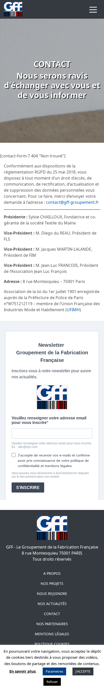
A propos (52, 573)
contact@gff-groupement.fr (72, 202)
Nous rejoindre (52, 593)
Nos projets (52, 583)
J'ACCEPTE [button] (82, 671)
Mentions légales (52, 633)
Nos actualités (52, 603)
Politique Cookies (52, 644)
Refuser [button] (52, 681)
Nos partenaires (52, 623)
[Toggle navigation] (93, 9)
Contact (52, 613)
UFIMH (73, 309)
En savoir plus (22, 671)
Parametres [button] (54, 671)
